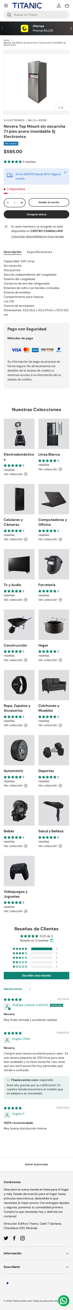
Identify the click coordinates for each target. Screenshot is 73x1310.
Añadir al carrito (48, 202)
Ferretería (46, 585)
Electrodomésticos (19, 457)
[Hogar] (54, 625)
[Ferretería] (54, 564)
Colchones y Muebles (48, 708)
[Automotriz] (19, 750)
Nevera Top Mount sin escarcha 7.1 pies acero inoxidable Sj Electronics (35, 44)
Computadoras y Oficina (52, 522)
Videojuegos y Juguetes (16, 894)
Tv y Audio (12, 585)
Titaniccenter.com (22, 1300)
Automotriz (13, 770)
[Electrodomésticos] (19, 434)
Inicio (6, 40)
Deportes (46, 770)
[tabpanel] (36, 288)
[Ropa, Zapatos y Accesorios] (19, 685)
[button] (67, 5)
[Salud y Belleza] (54, 810)
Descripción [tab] (13, 252)
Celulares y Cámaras (13, 522)
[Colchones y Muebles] (54, 685)
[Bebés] (19, 810)
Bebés (9, 831)
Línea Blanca (49, 454)
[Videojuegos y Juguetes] (19, 871)
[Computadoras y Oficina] (54, 499)
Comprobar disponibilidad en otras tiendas (37, 236)
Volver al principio (36, 1164)
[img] (13, 1000)
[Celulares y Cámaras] (19, 499)
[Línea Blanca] (54, 434)
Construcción (15, 645)
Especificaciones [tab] (39, 252)
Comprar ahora (36, 214)
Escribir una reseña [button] (36, 975)
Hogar (43, 645)
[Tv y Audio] (19, 564)
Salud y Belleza (50, 831)
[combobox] (36, 15)
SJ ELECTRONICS (14, 120)
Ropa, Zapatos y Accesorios (17, 708)
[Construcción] (19, 625)
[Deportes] (54, 750)
